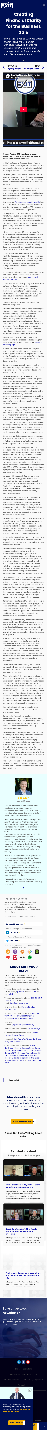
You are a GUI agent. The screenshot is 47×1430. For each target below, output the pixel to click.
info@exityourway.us (19, 1003)
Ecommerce (30, 154)
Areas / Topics (9, 154)
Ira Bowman (17, 1050)
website (11, 994)
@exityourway (28, 1025)
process (20, 991)
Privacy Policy (23, 1385)
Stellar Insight (20, 1058)
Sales (5, 159)
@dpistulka (16, 1025)
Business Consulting (23, 1369)
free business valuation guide (27, 202)
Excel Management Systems (21, 1059)
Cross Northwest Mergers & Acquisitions (23, 1040)
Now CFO (30, 1058)
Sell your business (11, 1379)
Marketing (36, 156)
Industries (7, 156)
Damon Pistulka (28, 1007)
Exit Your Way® (34, 1028)
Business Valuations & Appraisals (23, 1374)
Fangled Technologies (27, 1053)
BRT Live (20, 154)
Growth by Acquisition (33, 1379)
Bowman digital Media (24, 1018)
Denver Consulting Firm (19, 1055)
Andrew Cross (10, 1009)
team (34, 991)
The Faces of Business (19, 159)
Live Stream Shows (21, 156)
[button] (44, 5)
